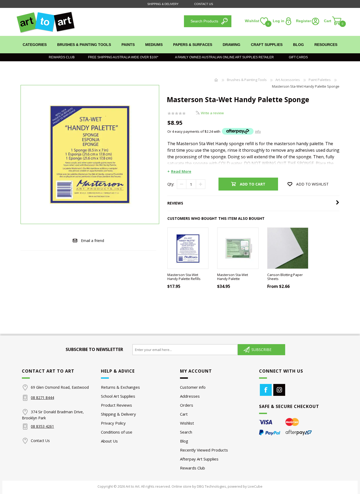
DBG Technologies (211, 486)
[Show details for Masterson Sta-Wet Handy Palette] (237, 248)
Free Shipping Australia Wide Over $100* (123, 57)
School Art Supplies (118, 396)
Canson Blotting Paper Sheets (285, 277)
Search (186, 432)
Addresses (190, 396)
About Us (109, 441)
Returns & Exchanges (120, 387)
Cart (184, 414)
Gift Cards (297, 57)
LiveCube (255, 486)
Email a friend (92, 240)
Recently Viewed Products (204, 450)
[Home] (216, 80)
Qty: (170, 184)
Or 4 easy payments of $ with (214, 131)
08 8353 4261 (42, 426)
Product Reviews (116, 405)
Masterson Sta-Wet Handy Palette (232, 277)
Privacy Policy (113, 423)
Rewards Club (62, 57)
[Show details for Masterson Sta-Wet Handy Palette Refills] (188, 248)
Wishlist (187, 423)
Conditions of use (116, 432)
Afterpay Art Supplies (199, 459)
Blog (184, 441)
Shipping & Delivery (162, 4)
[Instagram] (279, 390)
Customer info (193, 387)
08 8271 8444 (42, 397)
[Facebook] (266, 390)
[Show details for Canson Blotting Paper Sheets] (287, 248)
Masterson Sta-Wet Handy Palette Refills (184, 277)
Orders (186, 405)
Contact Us (203, 4)
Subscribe (261, 349)
